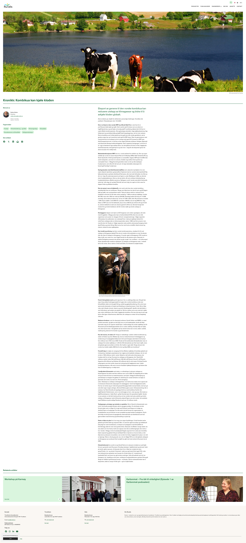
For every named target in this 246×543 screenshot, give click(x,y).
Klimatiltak (43, 129)
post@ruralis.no (11, 520)
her (17, 535)
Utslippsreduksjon (27, 132)
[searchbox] (231, 2)
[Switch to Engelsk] (234, 2)
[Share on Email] (17, 141)
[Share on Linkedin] (13, 141)
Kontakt (239, 6)
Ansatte (232, 6)
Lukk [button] (10, 538)
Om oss (225, 6)
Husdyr (6, 129)
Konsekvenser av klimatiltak (12, 132)
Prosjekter (195, 6)
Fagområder (216, 6)
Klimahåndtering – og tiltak (18, 129)
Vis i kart (47, 523)
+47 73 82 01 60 (50, 520)
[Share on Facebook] (4, 141)
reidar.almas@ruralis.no (17, 116)
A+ (241, 3)
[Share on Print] (22, 141)
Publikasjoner (205, 6)
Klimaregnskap (33, 129)
